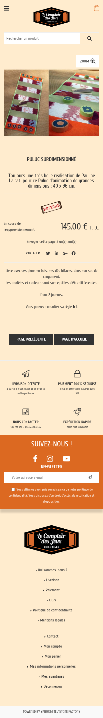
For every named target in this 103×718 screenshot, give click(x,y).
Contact (52, 636)
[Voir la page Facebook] (35, 458)
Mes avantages (52, 676)
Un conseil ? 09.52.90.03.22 (25, 424)
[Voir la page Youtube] (66, 458)
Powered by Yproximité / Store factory (51, 712)
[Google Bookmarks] (65, 253)
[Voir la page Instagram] (50, 458)
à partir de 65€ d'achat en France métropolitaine (25, 388)
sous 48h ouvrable (77, 424)
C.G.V (52, 600)
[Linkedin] (56, 253)
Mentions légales (52, 620)
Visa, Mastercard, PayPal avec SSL (77, 388)
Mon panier (52, 656)
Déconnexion (53, 686)
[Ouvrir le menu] (6, 8)
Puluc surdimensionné (51, 159)
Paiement (53, 590)
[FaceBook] (73, 253)
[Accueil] (51, 17)
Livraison (52, 580)
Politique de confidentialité (52, 610)
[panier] (96, 8)
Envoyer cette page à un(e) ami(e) (51, 241)
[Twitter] (48, 253)
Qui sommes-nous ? (52, 570)
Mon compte (53, 646)
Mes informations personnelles (53, 666)
